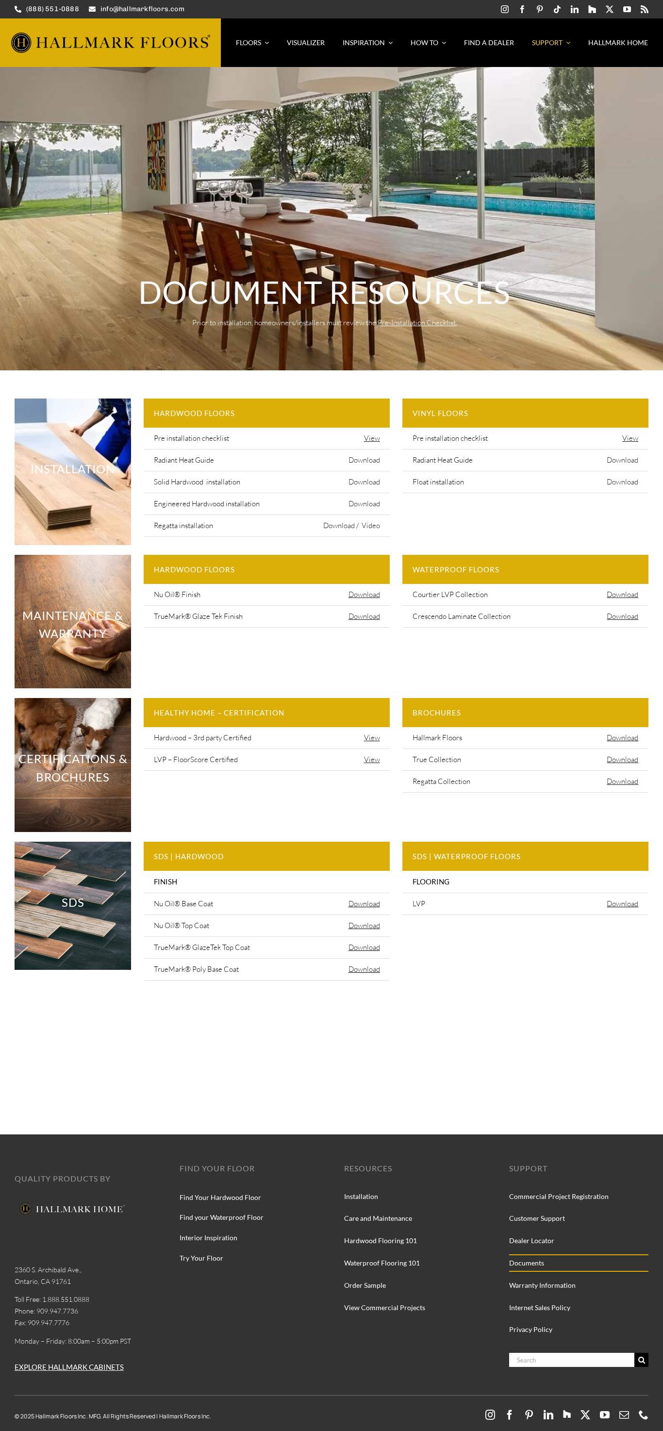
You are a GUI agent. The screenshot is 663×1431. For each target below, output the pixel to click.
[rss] (644, 9)
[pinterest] (540, 9)
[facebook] (522, 9)
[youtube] (627, 9)
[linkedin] (575, 9)
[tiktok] (557, 9)
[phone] (643, 1415)
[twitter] (609, 9)
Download (364, 460)
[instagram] (505, 9)
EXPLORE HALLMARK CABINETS (69, 1367)
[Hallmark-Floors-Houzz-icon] (592, 9)
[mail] (624, 1415)
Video (371, 525)
